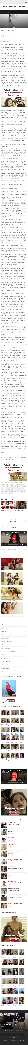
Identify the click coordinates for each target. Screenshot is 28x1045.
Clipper (7, 484)
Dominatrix (21, 484)
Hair (20, 486)
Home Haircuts (5, 12)
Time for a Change (6, 664)
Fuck (15, 486)
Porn (20, 489)
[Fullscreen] (25, 544)
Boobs (21, 482)
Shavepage (11, 491)
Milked (12, 489)
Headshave (7, 488)
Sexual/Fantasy (5, 658)
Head (3, 488)
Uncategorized (5, 668)
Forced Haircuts (6, 631)
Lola (6, 489)
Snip (24, 491)
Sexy (3, 491)
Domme (3, 486)
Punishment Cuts (6, 644)
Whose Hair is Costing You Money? (15, 868)
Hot (11, 488)
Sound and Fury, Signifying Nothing (15, 882)
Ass (6, 482)
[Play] (3, 544)
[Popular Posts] (20, 819)
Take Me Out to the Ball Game (14, 897)
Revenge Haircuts (6, 648)
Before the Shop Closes (13, 904)
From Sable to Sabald (19, 510)
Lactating (18, 488)
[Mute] (22, 544)
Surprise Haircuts (6, 661)
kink (14, 488)
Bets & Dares (5, 624)
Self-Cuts (4, 654)
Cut (17, 484)
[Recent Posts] (7, 819)
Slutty (21, 491)
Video (3, 671)
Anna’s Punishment (12, 860)
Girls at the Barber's (6, 634)
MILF (9, 489)
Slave (15, 491)
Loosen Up (10, 853)
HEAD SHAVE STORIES (14, 6)
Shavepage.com (14, 95)
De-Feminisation (6, 628)
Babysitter (10, 838)
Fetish (11, 486)
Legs (3, 489)
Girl (18, 486)
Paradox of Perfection (6, 510)
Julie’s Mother (11, 831)
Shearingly (8, 35)
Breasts (3, 484)
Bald (9, 482)
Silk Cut (9, 846)
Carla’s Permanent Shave (13, 824)
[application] (14, 538)
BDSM (12, 482)
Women (10, 493)
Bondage (16, 482)
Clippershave (12, 484)
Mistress (16, 489)
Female (7, 486)
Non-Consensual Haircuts (8, 641)
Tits (2, 493)
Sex (23, 489)
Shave (6, 491)
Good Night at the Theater (14, 890)
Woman (6, 493)
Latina (22, 488)
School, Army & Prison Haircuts (9, 651)
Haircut (24, 486)
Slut (18, 491)
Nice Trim (10, 875)
